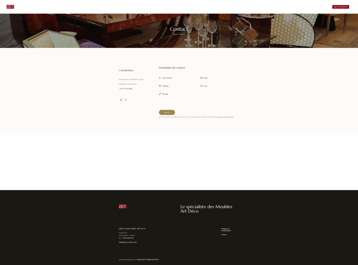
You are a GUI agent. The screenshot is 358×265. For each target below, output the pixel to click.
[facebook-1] (126, 100)
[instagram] (121, 100)
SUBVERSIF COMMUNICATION (147, 259)
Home (175, 34)
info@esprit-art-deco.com (128, 84)
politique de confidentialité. (226, 117)
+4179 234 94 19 (128, 238)
